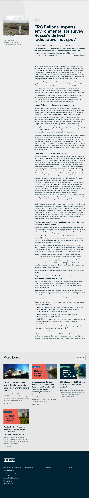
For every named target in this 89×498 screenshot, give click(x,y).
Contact (48, 467)
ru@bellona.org (8, 483)
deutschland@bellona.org (11, 478)
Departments (29, 467)
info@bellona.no (16, 467)
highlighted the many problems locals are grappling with (67, 182)
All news (79, 357)
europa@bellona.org (9, 472)
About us (70, 467)
